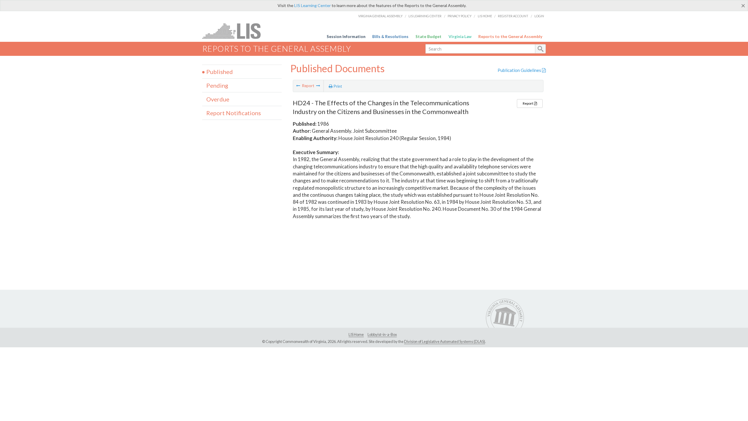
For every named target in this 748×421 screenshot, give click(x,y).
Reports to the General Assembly (510, 36)
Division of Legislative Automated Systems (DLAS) (444, 341)
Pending (217, 85)
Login (539, 16)
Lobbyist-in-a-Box (382, 334)
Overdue (217, 99)
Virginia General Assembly (380, 16)
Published (219, 71)
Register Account (513, 16)
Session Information (346, 36)
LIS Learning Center (312, 5)
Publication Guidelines (520, 70)
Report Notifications (233, 112)
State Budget (428, 36)
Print (337, 86)
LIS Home (485, 16)
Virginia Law (460, 36)
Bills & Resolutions (390, 36)
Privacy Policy (460, 16)
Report (528, 103)
